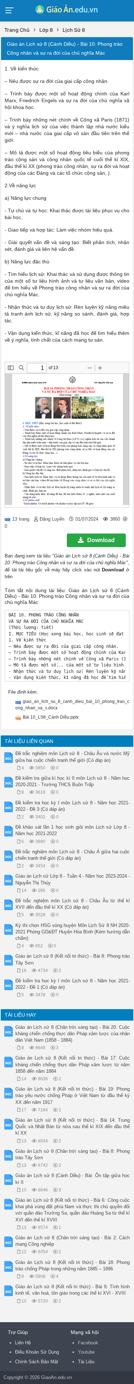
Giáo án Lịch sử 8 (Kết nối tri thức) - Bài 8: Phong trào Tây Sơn (72, 959)
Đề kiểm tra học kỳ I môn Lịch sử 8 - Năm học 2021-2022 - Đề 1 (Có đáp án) (72, 984)
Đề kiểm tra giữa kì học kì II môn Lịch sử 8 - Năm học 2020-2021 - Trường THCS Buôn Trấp (72, 781)
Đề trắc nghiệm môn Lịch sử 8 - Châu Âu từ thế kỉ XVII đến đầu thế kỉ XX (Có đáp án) (72, 904)
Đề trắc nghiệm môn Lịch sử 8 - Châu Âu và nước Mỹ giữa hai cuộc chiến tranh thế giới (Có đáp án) (72, 757)
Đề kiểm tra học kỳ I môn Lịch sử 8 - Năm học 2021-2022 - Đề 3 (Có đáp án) (72, 806)
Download (101, 540)
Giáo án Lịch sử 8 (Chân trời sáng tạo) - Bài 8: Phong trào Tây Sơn (72, 1154)
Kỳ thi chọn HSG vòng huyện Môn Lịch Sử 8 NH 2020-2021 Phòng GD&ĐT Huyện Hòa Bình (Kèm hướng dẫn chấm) (72, 932)
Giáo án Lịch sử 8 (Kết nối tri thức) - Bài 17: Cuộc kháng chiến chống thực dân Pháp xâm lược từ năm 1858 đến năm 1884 (72, 1064)
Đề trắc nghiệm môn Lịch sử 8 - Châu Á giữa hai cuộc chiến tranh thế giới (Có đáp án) (72, 855)
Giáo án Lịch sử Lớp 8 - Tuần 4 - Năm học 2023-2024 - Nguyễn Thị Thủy (72, 879)
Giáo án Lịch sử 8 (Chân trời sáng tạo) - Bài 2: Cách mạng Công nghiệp (72, 1241)
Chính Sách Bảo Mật (36, 1361)
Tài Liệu (86, 1361)
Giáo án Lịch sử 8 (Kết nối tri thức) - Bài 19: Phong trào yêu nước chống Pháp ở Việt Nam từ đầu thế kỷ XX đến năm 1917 (72, 1095)
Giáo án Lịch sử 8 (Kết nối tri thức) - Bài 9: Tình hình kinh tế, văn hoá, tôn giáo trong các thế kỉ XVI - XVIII (72, 1290)
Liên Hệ (23, 1342)
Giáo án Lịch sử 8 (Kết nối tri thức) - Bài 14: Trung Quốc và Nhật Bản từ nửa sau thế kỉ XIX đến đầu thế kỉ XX (72, 1126)
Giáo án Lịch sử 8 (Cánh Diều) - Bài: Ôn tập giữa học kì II (72, 1179)
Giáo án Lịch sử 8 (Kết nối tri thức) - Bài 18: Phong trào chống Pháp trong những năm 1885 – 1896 (72, 1265)
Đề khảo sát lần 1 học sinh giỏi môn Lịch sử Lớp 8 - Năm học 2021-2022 (72, 830)
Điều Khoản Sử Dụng (37, 1352)
